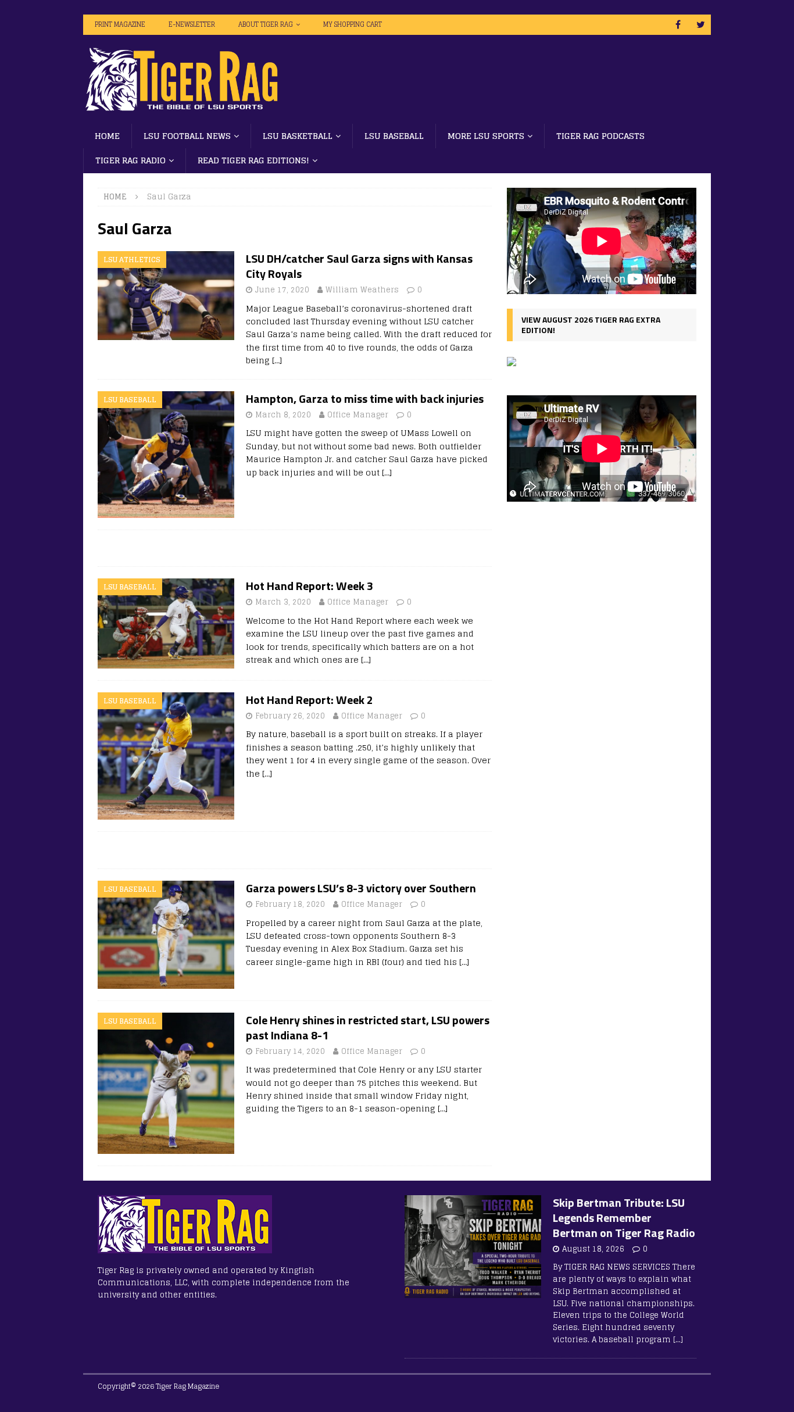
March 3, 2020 (283, 602)
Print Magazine (120, 24)
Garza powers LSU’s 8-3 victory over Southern (361, 888)
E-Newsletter (192, 24)
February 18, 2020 (290, 904)
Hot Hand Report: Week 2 (309, 700)
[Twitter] (701, 25)
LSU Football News (187, 135)
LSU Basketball (297, 135)
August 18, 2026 (593, 1249)
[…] (277, 360)
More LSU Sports (486, 135)
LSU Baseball (394, 135)
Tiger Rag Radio (130, 160)
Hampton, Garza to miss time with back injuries (365, 398)
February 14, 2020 (290, 1051)
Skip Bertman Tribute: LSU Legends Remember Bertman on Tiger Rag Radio (624, 1217)
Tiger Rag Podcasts (600, 135)
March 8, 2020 (283, 414)
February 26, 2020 (290, 716)
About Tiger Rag (265, 24)
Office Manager (357, 414)
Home (107, 135)
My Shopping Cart (352, 24)
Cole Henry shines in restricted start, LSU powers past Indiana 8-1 (367, 1027)
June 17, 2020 (282, 289)
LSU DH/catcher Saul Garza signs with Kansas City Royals (359, 266)
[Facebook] (678, 25)
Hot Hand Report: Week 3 (309, 586)
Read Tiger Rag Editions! (253, 160)
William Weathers (362, 289)
